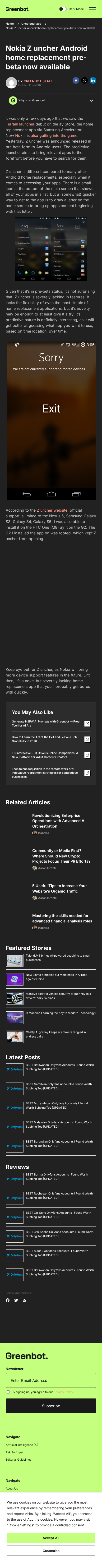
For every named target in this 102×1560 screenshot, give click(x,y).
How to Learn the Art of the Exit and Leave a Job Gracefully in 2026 (44, 739)
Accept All (51, 1538)
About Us (12, 1488)
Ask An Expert (15, 1452)
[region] (51, 1526)
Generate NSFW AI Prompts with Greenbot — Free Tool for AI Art (45, 723)
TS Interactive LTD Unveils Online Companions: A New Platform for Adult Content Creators (45, 755)
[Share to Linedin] (93, 80)
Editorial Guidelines (18, 1459)
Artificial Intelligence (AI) (22, 1445)
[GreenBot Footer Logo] (27, 1355)
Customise (51, 1551)
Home (10, 23)
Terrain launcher (20, 124)
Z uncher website (51, 510)
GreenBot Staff (38, 81)
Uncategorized (31, 23)
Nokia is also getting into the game (46, 135)
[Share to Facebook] (76, 80)
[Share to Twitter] (84, 80)
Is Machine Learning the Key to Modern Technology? (61, 1013)
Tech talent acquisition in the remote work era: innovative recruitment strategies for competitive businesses (45, 773)
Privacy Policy (63, 1392)
